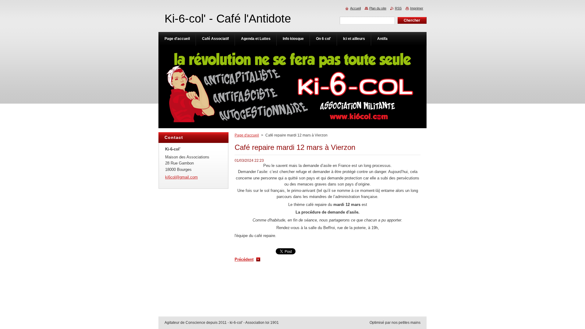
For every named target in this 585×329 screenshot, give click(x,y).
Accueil (355, 8)
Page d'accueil (247, 135)
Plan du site (377, 8)
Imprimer (416, 8)
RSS (398, 8)
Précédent (244, 259)
